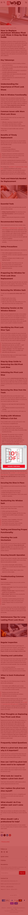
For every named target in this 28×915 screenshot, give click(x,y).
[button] (14, 457)
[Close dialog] (25, 447)
